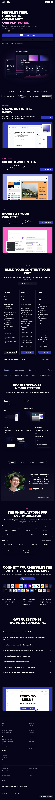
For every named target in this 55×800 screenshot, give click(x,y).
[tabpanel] (27, 484)
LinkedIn (4, 762)
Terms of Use (5, 768)
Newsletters (31, 723)
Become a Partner (6, 732)
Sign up (47, 2)
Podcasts (31, 725)
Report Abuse (32, 773)
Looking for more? (47, 526)
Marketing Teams (6, 746)
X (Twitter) (4, 759)
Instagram (4, 757)
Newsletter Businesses (7, 741)
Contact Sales (44, 359)
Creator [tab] (21, 462)
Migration (31, 748)
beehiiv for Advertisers (7, 728)
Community (31, 730)
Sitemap (30, 775)
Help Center (31, 741)
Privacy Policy (5, 770)
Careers (4, 725)
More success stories (44, 497)
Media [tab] (12, 462)
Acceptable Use (6, 775)
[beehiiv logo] (6, 2)
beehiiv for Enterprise (7, 730)
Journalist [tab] (31, 462)
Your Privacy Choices (34, 768)
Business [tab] (41, 462)
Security (30, 770)
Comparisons (32, 746)
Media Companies (6, 743)
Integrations (31, 732)
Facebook (4, 755)
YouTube (4, 752)
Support (31, 743)
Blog (30, 739)
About (3, 723)
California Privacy (6, 773)
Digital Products (32, 728)
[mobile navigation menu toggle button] (52, 2)
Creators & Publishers (7, 739)
